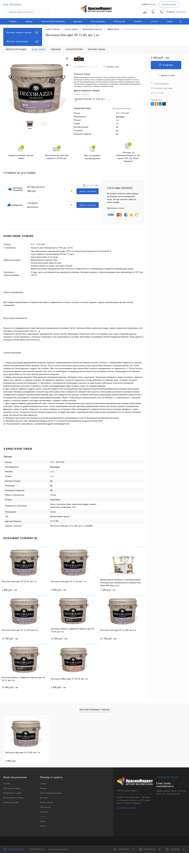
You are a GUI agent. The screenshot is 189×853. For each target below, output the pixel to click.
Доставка (78, 21)
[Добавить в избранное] (67, 58)
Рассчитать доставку (163, 88)
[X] (164, 104)
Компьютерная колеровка (53, 21)
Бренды (29, 21)
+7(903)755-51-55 (36, 849)
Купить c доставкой (88, 191)
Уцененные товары (11, 802)
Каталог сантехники (17, 41)
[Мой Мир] (160, 104)
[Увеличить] (37, 88)
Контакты (138, 21)
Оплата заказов (98, 21)
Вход (5, 4)
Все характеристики (122, 108)
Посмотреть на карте (126, 808)
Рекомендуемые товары (13, 798)
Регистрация (15, 4)
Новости (43, 826)
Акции (170, 21)
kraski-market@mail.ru (165, 785)
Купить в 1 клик (168, 75)
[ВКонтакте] (152, 104)
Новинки (6, 784)
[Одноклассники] (156, 104)
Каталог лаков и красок (19, 32)
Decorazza (120, 117)
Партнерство (119, 21)
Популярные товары (11, 788)
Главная (13, 21)
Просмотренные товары (94, 709)
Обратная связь (15, 849)
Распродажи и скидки (12, 793)
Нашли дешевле (161, 84)
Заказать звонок (169, 4)
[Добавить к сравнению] (67, 64)
